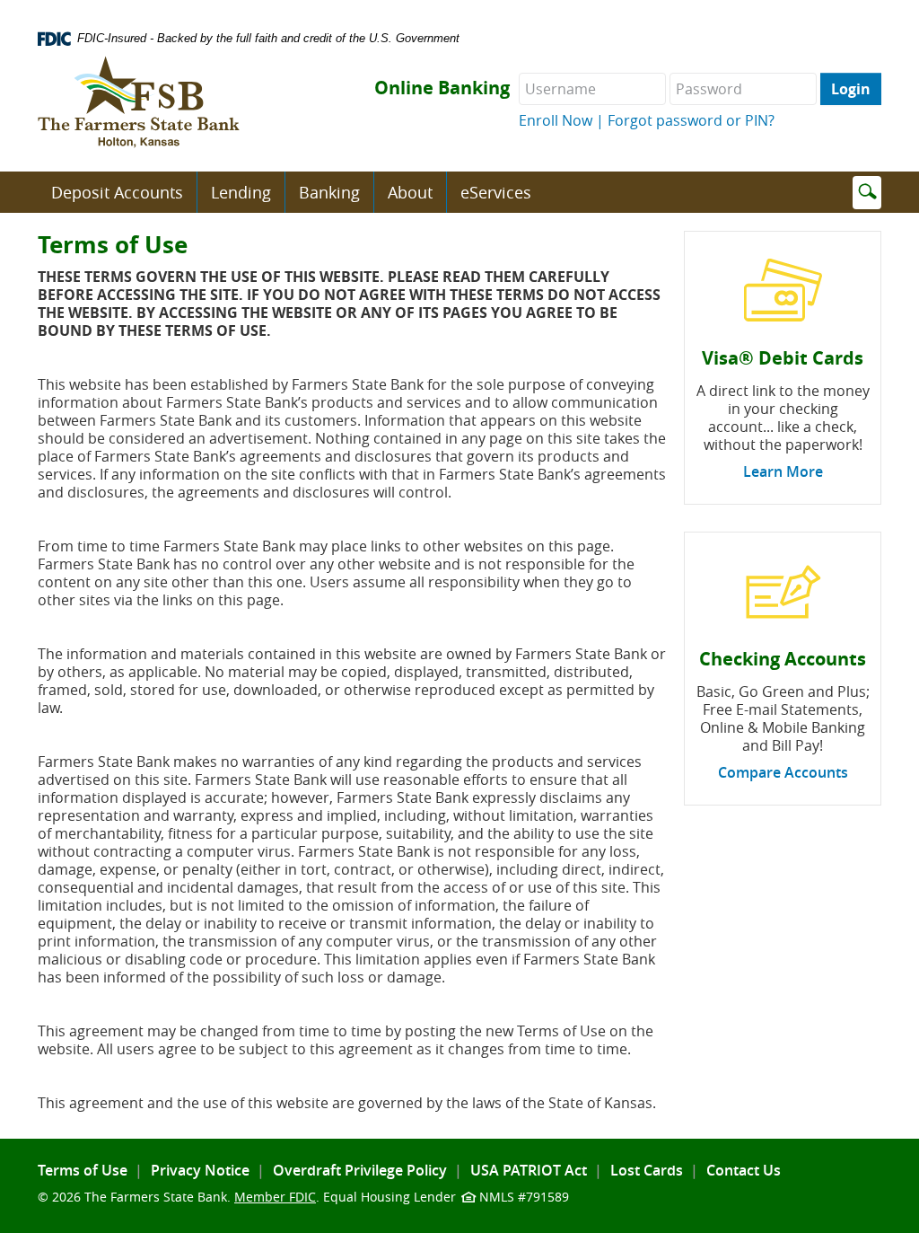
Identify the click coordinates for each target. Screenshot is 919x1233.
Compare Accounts (783, 772)
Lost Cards (646, 1170)
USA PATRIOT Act (528, 1170)
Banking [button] (329, 192)
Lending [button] (241, 192)
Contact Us (743, 1170)
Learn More (783, 471)
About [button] (410, 192)
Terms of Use (82, 1170)
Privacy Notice (200, 1170)
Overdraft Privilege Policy (360, 1170)
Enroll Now (555, 120)
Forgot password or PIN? (691, 120)
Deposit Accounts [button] (117, 192)
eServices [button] (495, 192)
